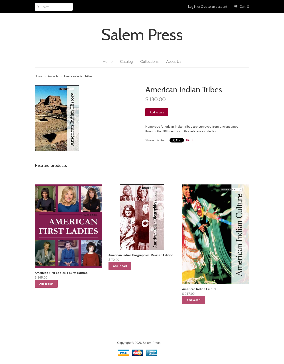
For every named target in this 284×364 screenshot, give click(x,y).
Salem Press (142, 35)
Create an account (214, 7)
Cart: (244, 7)
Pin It (189, 140)
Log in (192, 7)
